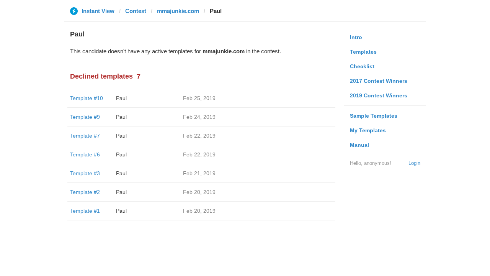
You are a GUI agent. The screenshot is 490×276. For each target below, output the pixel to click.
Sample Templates (373, 116)
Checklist (362, 66)
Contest (135, 11)
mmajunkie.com (178, 11)
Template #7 (85, 136)
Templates (363, 52)
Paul (121, 98)
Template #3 (85, 173)
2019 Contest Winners (378, 95)
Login (414, 163)
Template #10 (86, 98)
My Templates (368, 130)
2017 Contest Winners (378, 81)
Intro (356, 37)
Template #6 (85, 154)
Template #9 (85, 117)
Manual (359, 145)
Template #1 (85, 211)
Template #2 (85, 192)
